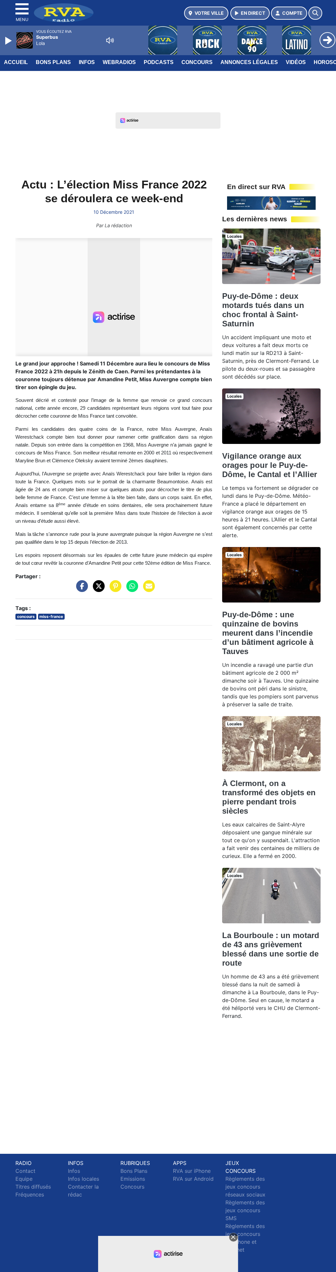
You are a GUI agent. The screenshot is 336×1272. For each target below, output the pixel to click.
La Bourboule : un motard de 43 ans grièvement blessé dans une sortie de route (270, 949)
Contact (25, 1171)
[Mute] (110, 40)
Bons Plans (53, 62)
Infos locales (83, 1178)
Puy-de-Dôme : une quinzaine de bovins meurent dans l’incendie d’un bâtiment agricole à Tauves (267, 633)
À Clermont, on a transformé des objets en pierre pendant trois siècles (269, 797)
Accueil (16, 62)
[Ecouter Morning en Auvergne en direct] (271, 202)
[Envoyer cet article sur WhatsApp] (130, 589)
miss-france (51, 616)
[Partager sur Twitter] (97, 589)
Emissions (132, 1178)
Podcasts (159, 62)
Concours (197, 62)
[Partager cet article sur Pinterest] (113, 589)
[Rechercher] (315, 13)
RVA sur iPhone (192, 1171)
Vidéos (296, 62)
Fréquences (29, 1194)
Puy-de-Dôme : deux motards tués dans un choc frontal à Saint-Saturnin (263, 310)
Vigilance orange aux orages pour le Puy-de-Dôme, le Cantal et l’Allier (269, 465)
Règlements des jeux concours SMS (245, 1210)
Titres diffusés (33, 1186)
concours (26, 616)
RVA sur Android (193, 1178)
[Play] (9, 41)
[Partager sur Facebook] (80, 589)
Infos (87, 62)
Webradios (119, 62)
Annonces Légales (249, 62)
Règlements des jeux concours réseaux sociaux (245, 1186)
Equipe (23, 1178)
